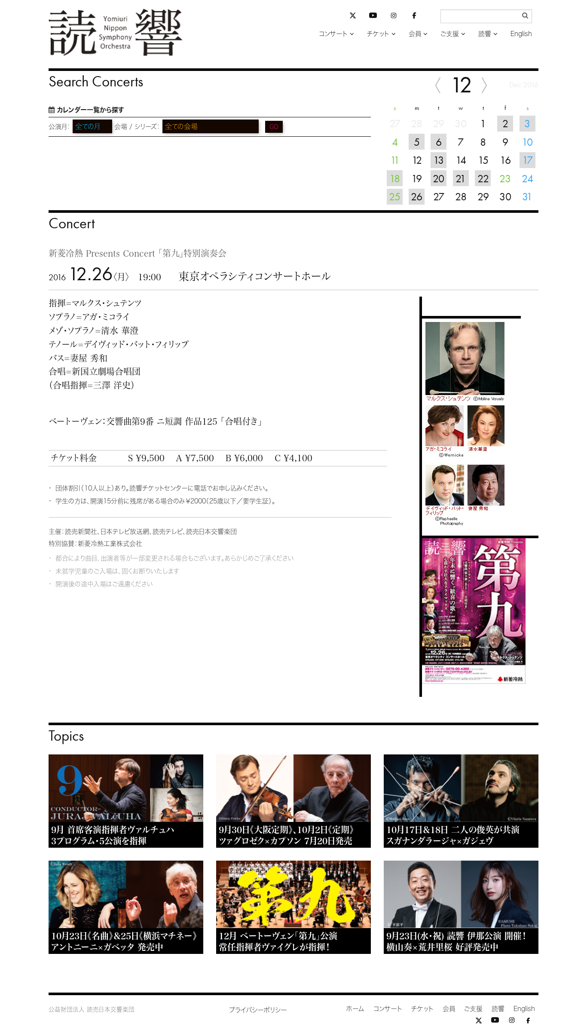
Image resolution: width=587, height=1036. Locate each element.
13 (438, 160)
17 (527, 160)
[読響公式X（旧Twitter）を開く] (352, 16)
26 (416, 196)
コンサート (333, 34)
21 (461, 178)
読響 (484, 34)
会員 (415, 34)
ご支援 (449, 34)
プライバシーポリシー (258, 1010)
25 (395, 196)
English (521, 34)
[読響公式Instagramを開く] (393, 17)
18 (394, 178)
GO (273, 127)
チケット (378, 34)
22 (483, 178)
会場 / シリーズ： (137, 126)
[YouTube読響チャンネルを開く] (373, 17)
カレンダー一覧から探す (90, 110)
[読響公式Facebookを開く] (414, 17)
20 (438, 178)
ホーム (355, 1008)
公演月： (59, 126)
